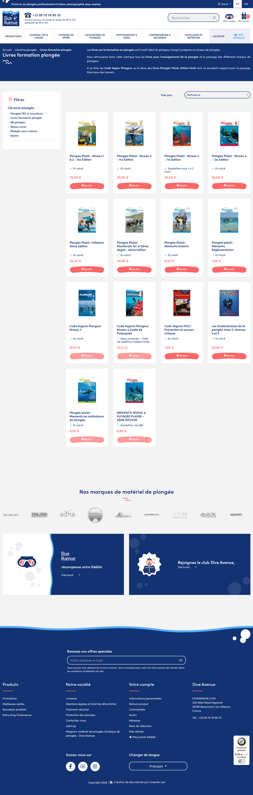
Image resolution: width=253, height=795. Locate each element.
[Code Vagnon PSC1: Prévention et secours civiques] (182, 322)
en (246, 4)
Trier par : (167, 95)
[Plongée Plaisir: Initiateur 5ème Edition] (87, 238)
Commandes (137, 709)
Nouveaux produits (14, 709)
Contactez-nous (76, 720)
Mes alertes (136, 731)
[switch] (241, 761)
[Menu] (247, 738)
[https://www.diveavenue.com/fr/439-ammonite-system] (151, 515)
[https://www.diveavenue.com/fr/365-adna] (67, 515)
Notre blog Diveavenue (17, 715)
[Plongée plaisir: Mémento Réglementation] (229, 238)
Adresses (134, 720)
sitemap (71, 726)
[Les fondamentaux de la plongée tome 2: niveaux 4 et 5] (229, 322)
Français (157, 766)
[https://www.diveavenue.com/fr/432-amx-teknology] (179, 515)
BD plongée (17, 122)
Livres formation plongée (26, 117)
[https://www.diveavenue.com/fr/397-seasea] (39, 515)
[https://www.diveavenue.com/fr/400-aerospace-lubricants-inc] (123, 515)
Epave (14, 135)
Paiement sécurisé (77, 709)
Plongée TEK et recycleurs (26, 113)
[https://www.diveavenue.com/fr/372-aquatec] (236, 515)
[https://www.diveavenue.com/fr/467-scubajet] (11, 515)
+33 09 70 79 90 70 (47, 15)
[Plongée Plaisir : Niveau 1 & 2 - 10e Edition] (87, 152)
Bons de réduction (140, 726)
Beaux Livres (18, 126)
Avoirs (133, 715)
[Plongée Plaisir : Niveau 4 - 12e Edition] (229, 152)
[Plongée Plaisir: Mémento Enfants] (182, 238)
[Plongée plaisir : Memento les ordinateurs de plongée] (87, 408)
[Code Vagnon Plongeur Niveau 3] (87, 322)
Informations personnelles (145, 698)
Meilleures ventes (13, 704)
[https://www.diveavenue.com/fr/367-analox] (207, 515)
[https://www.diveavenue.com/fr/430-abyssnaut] (95, 515)
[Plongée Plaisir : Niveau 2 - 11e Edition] (134, 152)
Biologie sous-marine (23, 131)
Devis (224, 4)
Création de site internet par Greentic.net (139, 782)
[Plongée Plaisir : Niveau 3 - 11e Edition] (182, 152)
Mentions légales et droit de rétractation (91, 704)
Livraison (71, 698)
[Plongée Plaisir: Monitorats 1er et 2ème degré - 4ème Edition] (134, 238)
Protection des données (80, 715)
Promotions (10, 698)
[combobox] (217, 94)
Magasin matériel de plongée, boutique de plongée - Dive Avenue (93, 733)
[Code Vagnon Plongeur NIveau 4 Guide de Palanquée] (134, 322)
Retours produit (138, 704)
